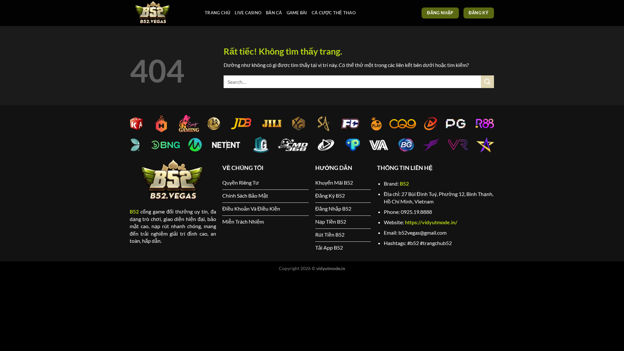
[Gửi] (487, 81)
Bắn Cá (274, 12)
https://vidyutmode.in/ (431, 222)
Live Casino (248, 12)
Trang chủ (217, 12)
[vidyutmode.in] (162, 13)
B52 (134, 211)
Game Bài (297, 12)
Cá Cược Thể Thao (334, 12)
